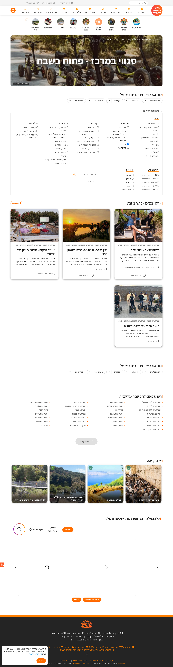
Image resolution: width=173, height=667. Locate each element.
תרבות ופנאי (98, 101)
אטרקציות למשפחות (115, 406)
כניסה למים (126, 189)
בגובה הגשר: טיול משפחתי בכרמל (30, 500)
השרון (155, 189)
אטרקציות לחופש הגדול (151, 402)
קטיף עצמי (152, 134)
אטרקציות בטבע (153, 245)
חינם (129, 186)
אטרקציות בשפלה (153, 425)
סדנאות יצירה (60, 152)
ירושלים (154, 182)
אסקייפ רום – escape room (55, 159)
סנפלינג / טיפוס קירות (87, 145)
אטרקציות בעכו (117, 421)
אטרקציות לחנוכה (153, 417)
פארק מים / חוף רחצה (27, 131)
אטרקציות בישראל (116, 402)
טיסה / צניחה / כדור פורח (86, 141)
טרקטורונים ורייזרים (77, 425)
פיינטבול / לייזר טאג (88, 148)
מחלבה (154, 152)
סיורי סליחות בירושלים (149, 500)
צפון (155, 175)
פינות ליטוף (43, 410)
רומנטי (128, 182)
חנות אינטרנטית (74, 633)
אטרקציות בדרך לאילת (151, 429)
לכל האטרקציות (86, 441)
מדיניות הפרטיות (35, 654)
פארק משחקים (60, 141)
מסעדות (70, 636)
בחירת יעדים (146, 175)
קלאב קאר (122, 148)
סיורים (63, 156)
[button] (27, 20)
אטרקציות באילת (153, 421)
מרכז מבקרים (60, 145)
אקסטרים (117, 101)
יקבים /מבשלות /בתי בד (57, 134)
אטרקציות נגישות (41, 406)
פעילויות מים (79, 101)
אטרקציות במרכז (78, 414)
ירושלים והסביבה (84, 639)
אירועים (79, 636)
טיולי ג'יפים (122, 127)
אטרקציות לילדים (153, 406)
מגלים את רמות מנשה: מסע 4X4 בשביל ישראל (68, 498)
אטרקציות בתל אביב (77, 417)
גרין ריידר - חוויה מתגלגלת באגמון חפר (87, 252)
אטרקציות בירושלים (115, 417)
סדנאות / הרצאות (59, 137)
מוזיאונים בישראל (153, 414)
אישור (41, 660)
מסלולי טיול (99, 636)
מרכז (155, 178)
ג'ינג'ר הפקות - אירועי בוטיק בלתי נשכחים (35, 252)
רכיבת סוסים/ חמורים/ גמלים (148, 129)
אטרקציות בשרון (79, 421)
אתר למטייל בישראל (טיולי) (80, 663)
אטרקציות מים (79, 402)
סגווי (124, 144)
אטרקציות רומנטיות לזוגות (75, 406)
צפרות (154, 145)
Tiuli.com (121, 663)
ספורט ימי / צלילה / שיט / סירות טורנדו (26, 136)
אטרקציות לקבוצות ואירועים (134, 245)
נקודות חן (88, 636)
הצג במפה (17, 198)
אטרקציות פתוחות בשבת (38, 402)
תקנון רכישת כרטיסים (96, 661)
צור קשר (116, 633)
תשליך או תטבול (114, 500)
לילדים (128, 179)
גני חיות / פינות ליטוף (148, 137)
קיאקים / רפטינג (90, 137)
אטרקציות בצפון (116, 414)
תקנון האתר (109, 661)
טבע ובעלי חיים (155, 101)
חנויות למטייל (91, 633)
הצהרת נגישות (65, 661)
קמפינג (62, 636)
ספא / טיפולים (60, 148)
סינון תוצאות (152, 198)
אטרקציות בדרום (41, 414)
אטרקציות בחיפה (41, 417)
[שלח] (74, 174)
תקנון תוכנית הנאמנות (80, 661)
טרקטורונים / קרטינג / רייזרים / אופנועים (118, 132)
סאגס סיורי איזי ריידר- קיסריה (141, 326)
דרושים (105, 633)
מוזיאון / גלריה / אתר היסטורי (58, 129)
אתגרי (128, 175)
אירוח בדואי (43, 425)
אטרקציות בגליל (41, 421)
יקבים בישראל (80, 410)
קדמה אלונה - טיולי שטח (145, 250)
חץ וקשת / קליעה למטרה (86, 152)
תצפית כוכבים (151, 156)
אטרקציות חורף (117, 425)
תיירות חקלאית (151, 148)
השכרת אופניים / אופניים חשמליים (116, 139)
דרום (155, 186)
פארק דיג (153, 141)
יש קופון (91, 181)
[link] (87, 655)
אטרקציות (110, 636)
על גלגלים (135, 101)
